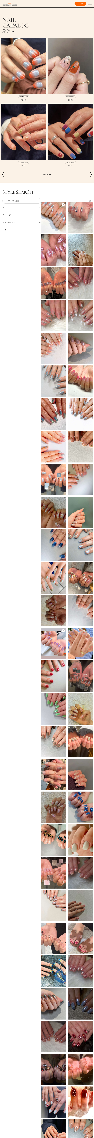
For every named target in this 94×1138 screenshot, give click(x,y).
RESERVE (80, 4)
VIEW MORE (47, 174)
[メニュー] (90, 4)
